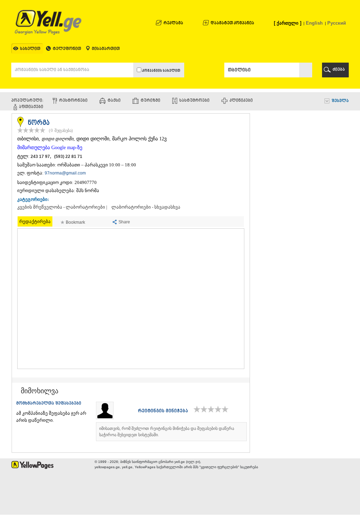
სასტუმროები (194, 100)
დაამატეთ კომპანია (232, 23)
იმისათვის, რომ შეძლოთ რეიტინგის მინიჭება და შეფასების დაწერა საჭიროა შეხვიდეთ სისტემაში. (166, 431)
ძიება (339, 69)
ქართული (287, 23)
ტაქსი (114, 100)
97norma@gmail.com (65, 173)
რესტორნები (73, 100)
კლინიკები (241, 100)
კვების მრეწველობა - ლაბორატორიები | (62, 207)
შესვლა (340, 101)
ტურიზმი (150, 100)
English (314, 23)
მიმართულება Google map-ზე (49, 147)
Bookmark (75, 222)
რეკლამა (173, 23)
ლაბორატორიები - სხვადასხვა (145, 207)
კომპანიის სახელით (160, 71)
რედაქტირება (35, 221)
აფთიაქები (31, 107)
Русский (336, 23)
